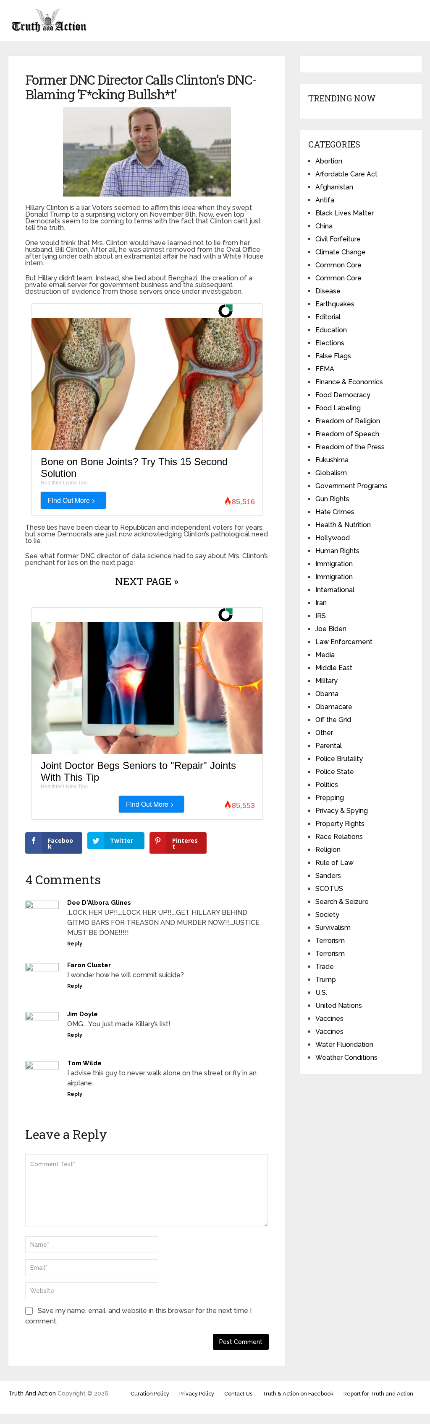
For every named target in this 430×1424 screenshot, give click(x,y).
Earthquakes (334, 304)
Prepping (329, 798)
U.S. (321, 993)
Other (324, 733)
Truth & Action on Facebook (297, 1393)
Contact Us (238, 1393)
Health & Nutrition (343, 525)
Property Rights (339, 824)
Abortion (328, 161)
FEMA (324, 369)
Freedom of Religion (347, 421)
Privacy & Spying (341, 811)
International (334, 590)
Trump (325, 980)
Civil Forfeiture (338, 239)
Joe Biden (330, 629)
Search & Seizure (342, 902)
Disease (328, 291)
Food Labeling (338, 408)
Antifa (324, 200)
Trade (324, 967)
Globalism (331, 473)
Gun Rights (332, 499)
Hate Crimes (334, 512)
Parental (328, 746)
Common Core (338, 265)
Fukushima (332, 460)
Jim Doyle (82, 1014)
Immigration (334, 564)
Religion (328, 850)
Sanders (328, 876)
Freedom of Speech (347, 434)
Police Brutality (339, 759)
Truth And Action (32, 1393)
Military (326, 681)
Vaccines (329, 1019)
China (324, 226)
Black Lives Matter (344, 213)
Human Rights (337, 551)
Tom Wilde (84, 1063)
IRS (320, 616)
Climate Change (340, 252)
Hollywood (332, 538)
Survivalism (333, 928)
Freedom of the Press (350, 447)
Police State (334, 772)
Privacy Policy (196, 1393)
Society (327, 915)
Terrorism (330, 941)
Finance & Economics (349, 382)
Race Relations (339, 837)
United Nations (338, 1006)
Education (331, 330)
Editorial (328, 317)
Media (325, 655)
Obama (326, 694)
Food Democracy (342, 395)
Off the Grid (333, 720)
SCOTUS (329, 889)
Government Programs (351, 486)
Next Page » (146, 581)
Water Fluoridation (344, 1045)
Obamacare (333, 707)
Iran (321, 603)
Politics (326, 785)
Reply (74, 944)
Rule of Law (334, 863)
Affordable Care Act (346, 174)
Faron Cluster (89, 965)
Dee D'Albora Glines (99, 902)
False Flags (333, 356)
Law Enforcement (343, 642)
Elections (329, 343)
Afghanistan (334, 187)
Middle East (333, 668)
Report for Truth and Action (378, 1393)
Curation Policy (150, 1393)
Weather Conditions (346, 1058)
